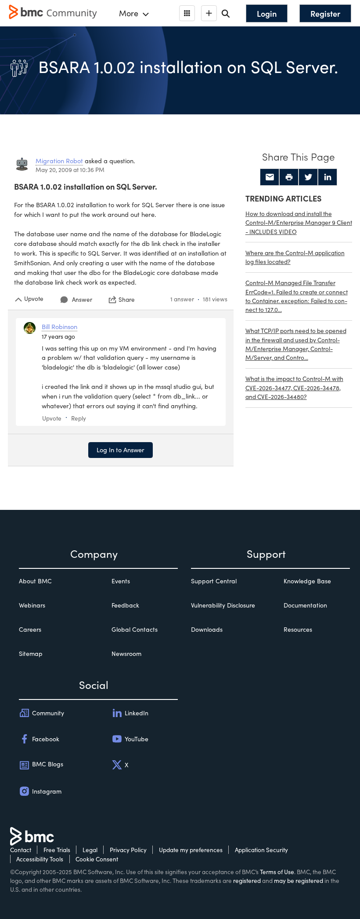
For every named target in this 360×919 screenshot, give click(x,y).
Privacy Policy (128, 850)
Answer (82, 299)
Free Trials (56, 850)
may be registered (298, 880)
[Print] (289, 177)
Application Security (261, 850)
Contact (20, 850)
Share (127, 300)
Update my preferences (191, 850)
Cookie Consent (97, 859)
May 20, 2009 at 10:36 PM (70, 169)
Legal (90, 850)
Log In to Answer (120, 449)
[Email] (269, 177)
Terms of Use (277, 872)
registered (247, 880)
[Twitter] (308, 177)
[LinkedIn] (327, 177)
